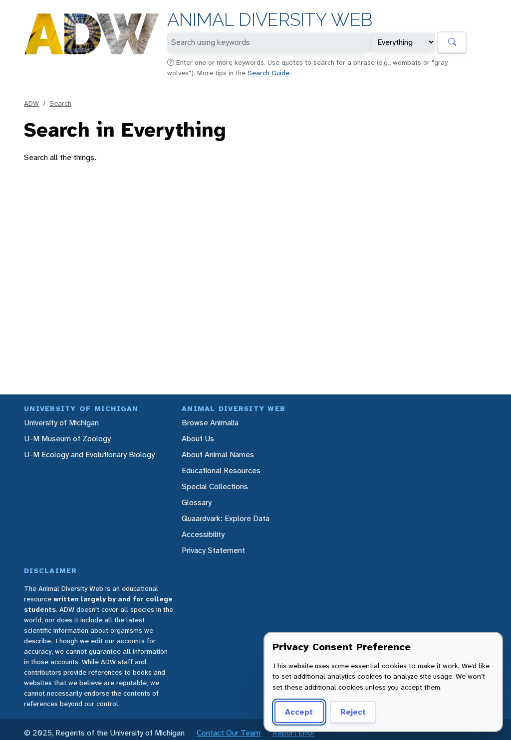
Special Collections (215, 486)
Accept (299, 712)
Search (60, 103)
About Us (198, 438)
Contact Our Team (228, 733)
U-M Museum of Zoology (67, 438)
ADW (31, 103)
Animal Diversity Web (269, 19)
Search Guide (268, 72)
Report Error (293, 733)
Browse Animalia (210, 422)
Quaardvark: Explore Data (225, 518)
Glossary (197, 502)
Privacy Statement (213, 550)
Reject (353, 712)
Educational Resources (221, 470)
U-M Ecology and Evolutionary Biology (89, 454)
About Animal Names (218, 454)
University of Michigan (61, 422)
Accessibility (203, 534)
